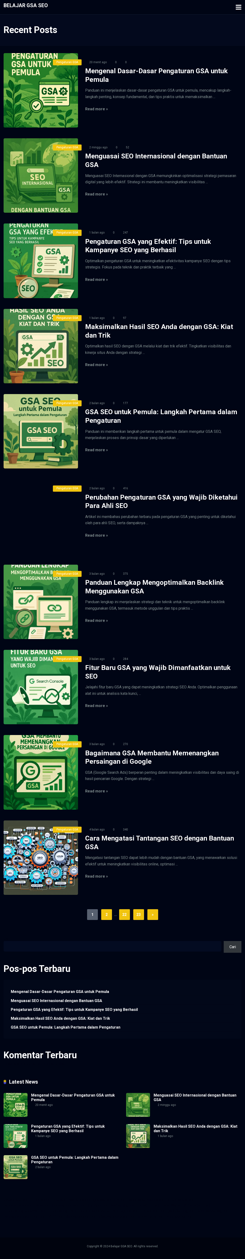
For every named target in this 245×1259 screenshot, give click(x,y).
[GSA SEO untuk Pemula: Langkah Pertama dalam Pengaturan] (41, 431)
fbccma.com (41, 1200)
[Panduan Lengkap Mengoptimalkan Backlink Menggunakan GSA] (41, 602)
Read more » (96, 109)
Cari (7, 938)
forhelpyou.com (154, 1211)
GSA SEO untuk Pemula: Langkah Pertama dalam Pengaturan (65, 1027)
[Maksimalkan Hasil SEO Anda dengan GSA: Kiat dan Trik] (41, 346)
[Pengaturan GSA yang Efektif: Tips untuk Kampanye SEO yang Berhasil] (41, 260)
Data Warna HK (174, 1205)
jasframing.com (123, 1205)
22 (124, 914)
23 (138, 914)
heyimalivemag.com (213, 1211)
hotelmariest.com (181, 1200)
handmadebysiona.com (147, 1200)
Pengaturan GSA (67, 62)
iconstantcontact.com (69, 1205)
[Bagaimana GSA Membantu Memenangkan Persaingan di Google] (41, 772)
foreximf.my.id (149, 1205)
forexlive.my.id (200, 1205)
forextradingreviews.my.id (25, 1211)
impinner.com (99, 1205)
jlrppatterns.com (151, 1216)
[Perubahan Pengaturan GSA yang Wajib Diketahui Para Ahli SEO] (41, 516)
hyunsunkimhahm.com (22, 1216)
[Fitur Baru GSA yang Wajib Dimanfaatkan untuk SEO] (41, 687)
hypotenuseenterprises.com (27, 1205)
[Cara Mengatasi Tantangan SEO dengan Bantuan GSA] (41, 857)
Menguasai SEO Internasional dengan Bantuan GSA (56, 1000)
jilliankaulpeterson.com (118, 1216)
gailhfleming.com (182, 1211)
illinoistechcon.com (82, 1216)
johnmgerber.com (179, 1216)
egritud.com (130, 1211)
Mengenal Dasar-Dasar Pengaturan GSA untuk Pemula (60, 991)
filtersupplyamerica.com (72, 1200)
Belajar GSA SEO (26, 5)
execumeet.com (17, 1200)
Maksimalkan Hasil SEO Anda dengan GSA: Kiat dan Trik (60, 1018)
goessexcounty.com (110, 1200)
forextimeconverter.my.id (98, 1211)
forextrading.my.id (62, 1211)
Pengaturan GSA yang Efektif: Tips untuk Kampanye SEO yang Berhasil (74, 1009)
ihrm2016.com (53, 1216)
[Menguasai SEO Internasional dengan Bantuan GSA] (41, 175)
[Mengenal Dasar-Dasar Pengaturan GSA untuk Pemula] (41, 90)
